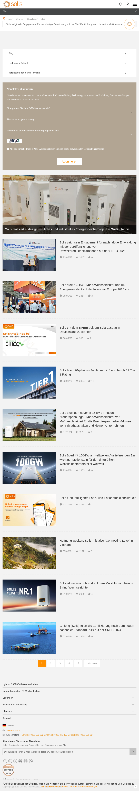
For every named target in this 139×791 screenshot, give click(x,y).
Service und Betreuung (15, 704)
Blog (43, 19)
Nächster (92, 663)
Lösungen (8, 697)
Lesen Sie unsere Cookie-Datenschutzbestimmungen (69, 786)
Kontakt (7, 718)
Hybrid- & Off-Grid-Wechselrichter (21, 684)
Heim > (11, 19)
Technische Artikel (18, 63)
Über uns (7, 711)
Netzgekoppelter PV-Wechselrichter (22, 691)
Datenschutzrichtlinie (94, 149)
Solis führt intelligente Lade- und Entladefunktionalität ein (97, 498)
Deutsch (11, 725)
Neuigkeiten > (33, 19)
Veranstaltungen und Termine (24, 72)
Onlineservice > (13, 730)
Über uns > (21, 19)
